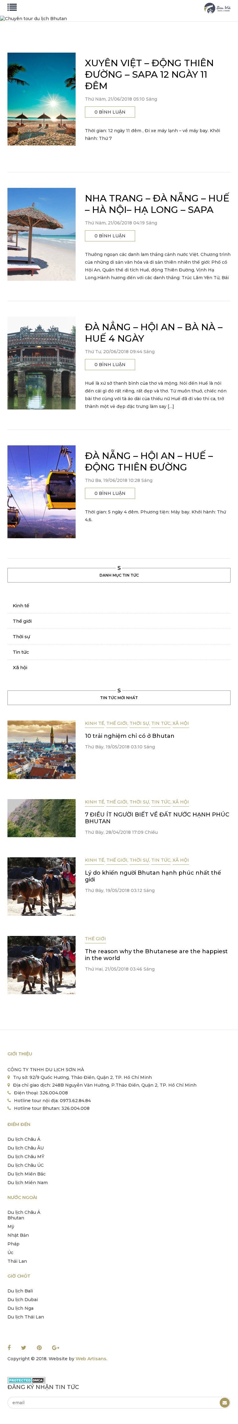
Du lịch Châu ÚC (25, 1165)
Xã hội (20, 667)
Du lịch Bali (20, 1291)
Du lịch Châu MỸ (25, 1156)
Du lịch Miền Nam (27, 1182)
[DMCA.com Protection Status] (26, 1380)
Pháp (13, 1244)
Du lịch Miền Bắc (26, 1174)
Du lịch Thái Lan (25, 1317)
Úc (10, 1252)
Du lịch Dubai (22, 1299)
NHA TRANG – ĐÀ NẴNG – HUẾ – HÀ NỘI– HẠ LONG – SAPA (157, 204)
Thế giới (22, 621)
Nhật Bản (18, 1235)
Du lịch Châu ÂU (25, 1148)
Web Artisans (91, 1358)
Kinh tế (21, 605)
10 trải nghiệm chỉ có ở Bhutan (129, 736)
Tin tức (21, 652)
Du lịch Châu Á (23, 1139)
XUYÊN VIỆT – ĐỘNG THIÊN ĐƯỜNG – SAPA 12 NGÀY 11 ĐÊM (149, 74)
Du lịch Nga (20, 1308)
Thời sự (21, 636)
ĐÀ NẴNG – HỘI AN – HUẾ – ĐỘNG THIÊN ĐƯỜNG (149, 461)
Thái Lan (17, 1261)
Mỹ (10, 1226)
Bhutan (15, 1218)
